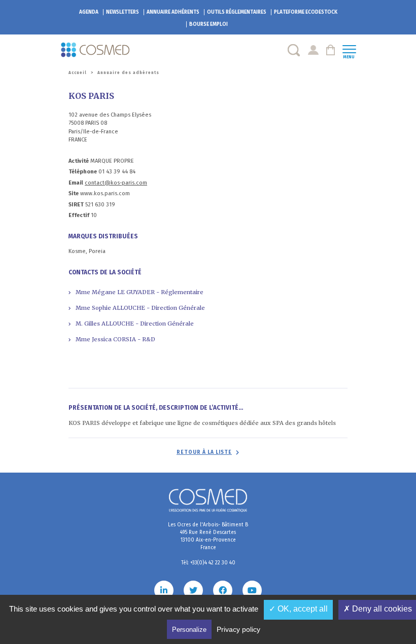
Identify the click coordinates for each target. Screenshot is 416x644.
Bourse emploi (208, 24)
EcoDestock (305, 12)
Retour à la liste (204, 452)
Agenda (88, 12)
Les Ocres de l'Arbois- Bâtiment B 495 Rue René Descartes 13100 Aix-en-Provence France (208, 536)
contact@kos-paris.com (116, 183)
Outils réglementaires (236, 12)
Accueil (77, 72)
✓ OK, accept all (298, 608)
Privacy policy (238, 629)
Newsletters (122, 12)
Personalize (189, 629)
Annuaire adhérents (173, 12)
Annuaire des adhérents (128, 72)
